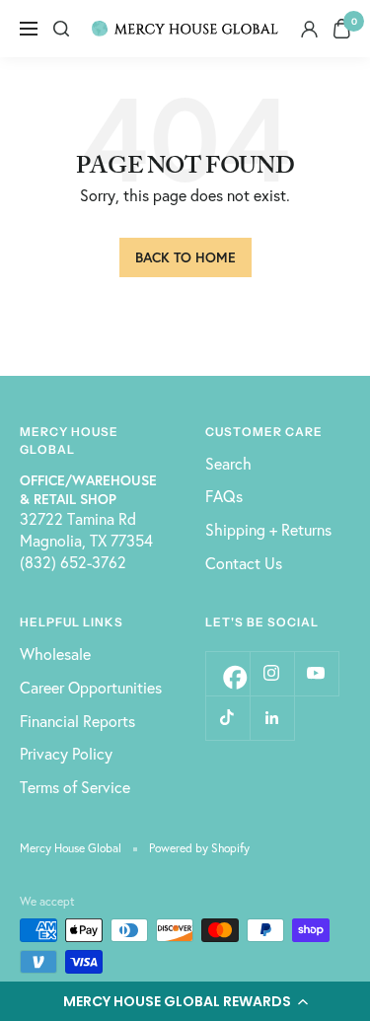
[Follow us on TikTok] (227, 717)
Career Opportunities (91, 687)
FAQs (224, 495)
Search (228, 463)
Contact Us (243, 562)
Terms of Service (75, 786)
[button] (185, 1001)
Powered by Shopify (199, 847)
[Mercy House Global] (185, 28)
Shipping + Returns (268, 529)
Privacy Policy (66, 753)
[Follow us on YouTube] (316, 673)
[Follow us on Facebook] (227, 673)
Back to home (185, 257)
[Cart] (341, 28)
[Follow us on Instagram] (272, 673)
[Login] (309, 29)
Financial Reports (77, 720)
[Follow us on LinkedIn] (272, 717)
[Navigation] (28, 29)
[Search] (61, 28)
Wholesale (55, 653)
